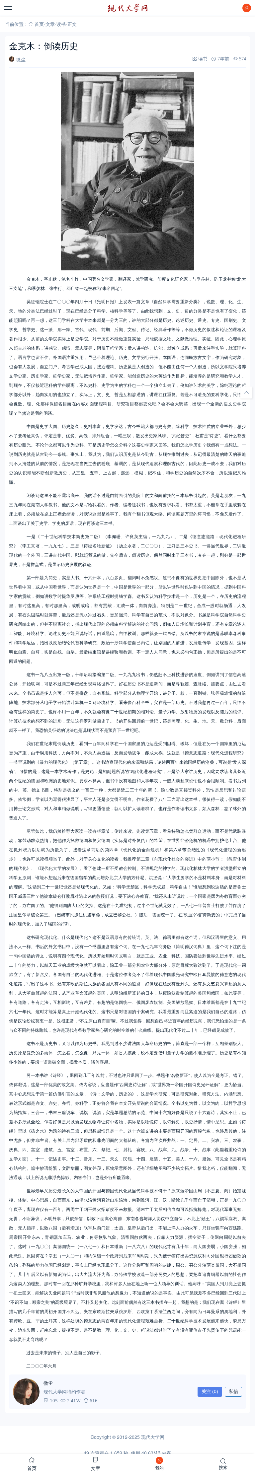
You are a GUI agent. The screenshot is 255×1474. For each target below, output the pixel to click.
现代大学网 (152, 1437)
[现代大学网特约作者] (26, 1391)
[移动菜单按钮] (8, 8)
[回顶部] (246, 392)
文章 (50, 24)
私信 (233, 1391)
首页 (39, 24)
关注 (210, 1391)
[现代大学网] (127, 8)
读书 (61, 24)
